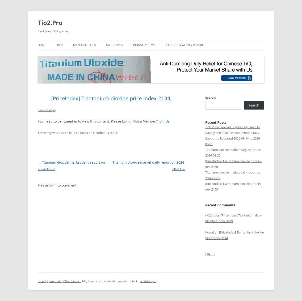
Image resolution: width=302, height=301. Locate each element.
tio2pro (210, 215)
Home (42, 45)
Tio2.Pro (50, 22)
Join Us (164, 121)
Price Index (80, 133)
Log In (126, 121)
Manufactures (84, 45)
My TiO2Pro (114, 45)
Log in (210, 253)
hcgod (209, 232)
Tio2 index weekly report (184, 45)
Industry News (144, 45)
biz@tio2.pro (148, 281)
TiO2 (60, 45)
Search (210, 98)
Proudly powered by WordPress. (59, 281)
